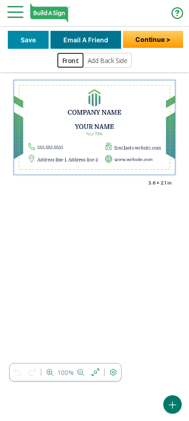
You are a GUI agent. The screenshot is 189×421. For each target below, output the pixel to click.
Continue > (153, 39)
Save (28, 40)
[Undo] (17, 372)
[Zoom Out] (80, 372)
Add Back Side (108, 60)
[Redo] (32, 372)
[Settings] (113, 372)
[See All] (95, 372)
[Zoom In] (50, 372)
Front (70, 60)
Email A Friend (85, 40)
